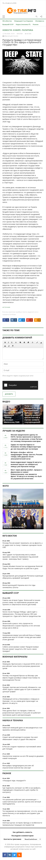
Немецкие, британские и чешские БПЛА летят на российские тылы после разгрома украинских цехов (22, 666)
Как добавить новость (22, 832)
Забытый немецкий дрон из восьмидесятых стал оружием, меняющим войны (22, 729)
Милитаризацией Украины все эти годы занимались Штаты (18, 586)
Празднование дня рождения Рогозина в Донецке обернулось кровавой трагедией (22, 577)
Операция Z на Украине (23, 21)
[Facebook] (4, 855)
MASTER (20, 34)
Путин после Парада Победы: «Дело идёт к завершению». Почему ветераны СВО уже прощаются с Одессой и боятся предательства (21, 614)
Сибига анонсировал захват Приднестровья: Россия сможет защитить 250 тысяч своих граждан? (20, 649)
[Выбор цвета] (37, 342)
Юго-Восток (7, 21)
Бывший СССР (7, 24)
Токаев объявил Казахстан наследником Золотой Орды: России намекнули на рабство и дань (22, 567)
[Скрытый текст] (41, 343)
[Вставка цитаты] (5, 346)
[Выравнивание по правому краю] (28, 342)
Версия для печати (11, 36)
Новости (7, 30)
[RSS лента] (19, 855)
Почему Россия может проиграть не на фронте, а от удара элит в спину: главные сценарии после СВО (22, 545)
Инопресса (39, 21)
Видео (6, 401)
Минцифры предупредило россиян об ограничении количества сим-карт (18, 766)
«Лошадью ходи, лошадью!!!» (14, 780)
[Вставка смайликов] (33, 342)
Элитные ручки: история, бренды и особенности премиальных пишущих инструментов (22, 824)
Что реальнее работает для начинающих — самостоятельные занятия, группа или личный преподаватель (21, 801)
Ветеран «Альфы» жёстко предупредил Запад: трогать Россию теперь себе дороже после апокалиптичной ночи (26, 455)
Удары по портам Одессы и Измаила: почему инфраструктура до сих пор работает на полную (26, 446)
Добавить (9, 394)
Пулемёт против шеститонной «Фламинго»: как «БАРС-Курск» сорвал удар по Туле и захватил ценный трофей (21, 689)
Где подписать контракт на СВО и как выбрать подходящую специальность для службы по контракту (21, 790)
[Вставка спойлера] (13, 346)
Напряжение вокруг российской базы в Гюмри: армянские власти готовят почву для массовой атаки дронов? (21, 637)
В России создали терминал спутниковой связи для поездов (21, 747)
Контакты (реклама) (12, 839)
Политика (27, 30)
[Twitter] (14, 855)
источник (6, 307)
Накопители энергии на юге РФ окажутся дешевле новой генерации (23, 757)
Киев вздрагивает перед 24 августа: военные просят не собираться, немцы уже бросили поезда (26, 464)
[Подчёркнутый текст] (12, 342)
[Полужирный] (5, 342)
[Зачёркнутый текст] (16, 342)
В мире (17, 30)
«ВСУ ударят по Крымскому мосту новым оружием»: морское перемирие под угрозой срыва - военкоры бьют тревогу (20, 556)
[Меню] (3, 16)
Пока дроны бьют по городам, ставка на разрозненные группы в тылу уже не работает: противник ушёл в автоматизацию (21, 712)
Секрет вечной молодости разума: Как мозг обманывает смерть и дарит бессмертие (20, 738)
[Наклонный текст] (8, 342)
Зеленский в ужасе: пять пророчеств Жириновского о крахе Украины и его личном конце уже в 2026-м (21, 625)
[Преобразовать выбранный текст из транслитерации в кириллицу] (9, 346)
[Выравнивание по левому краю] (20, 342)
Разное (35, 24)
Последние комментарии (22, 836)
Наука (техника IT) (23, 24)
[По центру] (24, 342)
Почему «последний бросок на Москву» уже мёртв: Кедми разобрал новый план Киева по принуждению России (21, 677)
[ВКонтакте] (9, 855)
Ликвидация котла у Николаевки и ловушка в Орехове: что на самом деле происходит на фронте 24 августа (20, 701)
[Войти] (41, 16)
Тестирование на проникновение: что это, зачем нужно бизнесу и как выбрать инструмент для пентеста (22, 813)
